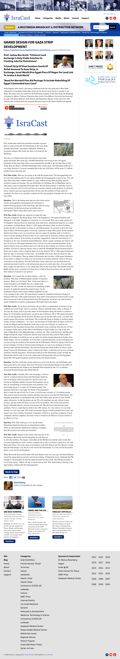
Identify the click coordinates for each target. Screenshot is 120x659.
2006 (94, 584)
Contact (75, 18)
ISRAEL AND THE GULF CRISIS (40, 510)
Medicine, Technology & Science (94, 32)
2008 (101, 579)
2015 (94, 568)
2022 (94, 557)
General (56, 32)
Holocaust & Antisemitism (70, 32)
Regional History (26, 35)
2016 (107, 562)
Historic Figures (28, 641)
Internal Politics (18, 516)
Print (20, 477)
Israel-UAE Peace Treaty (31, 644)
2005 (101, 584)
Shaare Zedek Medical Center (34, 630)
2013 (107, 568)
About (66, 18)
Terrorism (31, 517)
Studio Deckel (29, 654)
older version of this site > (109, 13)
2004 (107, 584)
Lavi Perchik (49, 654)
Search (112, 27)
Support (85, 18)
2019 (94, 562)
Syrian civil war (40, 35)
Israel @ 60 (63, 567)
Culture (48, 32)
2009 (94, 579)
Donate (9, 27)
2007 (107, 579)
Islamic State (26, 582)
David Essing (45, 50)
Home (37, 18)
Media (58, 18)
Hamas (6, 50)
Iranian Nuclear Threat (12, 519)
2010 (107, 573)
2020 (107, 557)
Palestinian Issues (11, 35)
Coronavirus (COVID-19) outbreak (30, 32)
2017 (101, 562)
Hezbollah (7, 516)
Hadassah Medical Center (32, 626)
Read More (10, 541)
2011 (101, 573)
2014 (101, 568)
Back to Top (12, 471)
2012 (94, 573)
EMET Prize (25, 596)
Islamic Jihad (9, 521)
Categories (48, 18)
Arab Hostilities (10, 32)
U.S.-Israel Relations (61, 517)
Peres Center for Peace (68, 571)
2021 (101, 557)
